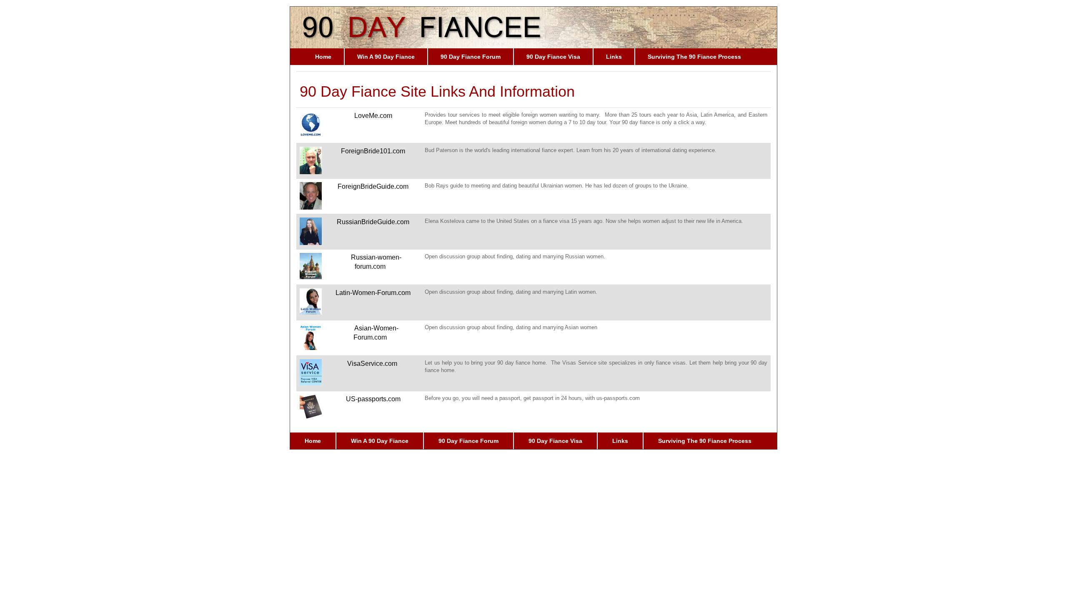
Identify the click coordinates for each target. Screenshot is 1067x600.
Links (614, 56)
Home (323, 56)
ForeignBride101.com (373, 151)
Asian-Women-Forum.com (375, 333)
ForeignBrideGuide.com (373, 186)
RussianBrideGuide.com (373, 221)
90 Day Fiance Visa (553, 56)
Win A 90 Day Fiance (386, 56)
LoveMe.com (373, 115)
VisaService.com (372, 363)
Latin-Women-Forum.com (373, 292)
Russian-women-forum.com (376, 262)
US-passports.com (373, 398)
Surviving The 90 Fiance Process (694, 56)
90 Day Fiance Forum (471, 56)
